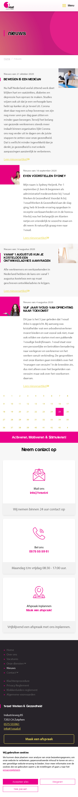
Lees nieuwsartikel (15, 159)
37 (12, 427)
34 (59, 419)
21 (28, 411)
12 (28, 403)
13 (36, 403)
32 (44, 419)
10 (12, 403)
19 (12, 411)
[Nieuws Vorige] (4, 396)
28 (12, 419)
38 (20, 427)
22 (36, 411)
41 (44, 427)
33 (52, 419)
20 (20, 411)
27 (4, 419)
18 (4, 411)
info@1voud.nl (12, 728)
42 (52, 427)
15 (52, 403)
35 (67, 419)
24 (52, 411)
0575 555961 (12, 724)
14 (44, 403)
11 (20, 403)
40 (36, 427)
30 (28, 419)
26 (67, 411)
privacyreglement (11, 769)
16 (59, 403)
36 (4, 427)
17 (67, 403)
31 (36, 419)
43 (59, 427)
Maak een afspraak (39, 739)
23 (44, 411)
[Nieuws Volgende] (68, 428)
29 (20, 419)
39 (28, 427)
